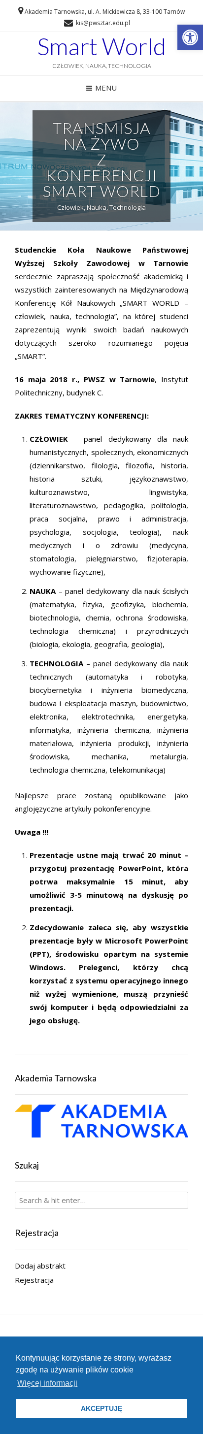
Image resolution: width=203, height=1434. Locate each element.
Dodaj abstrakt (40, 1266)
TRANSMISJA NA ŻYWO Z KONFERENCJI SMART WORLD (102, 159)
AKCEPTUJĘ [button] (101, 1408)
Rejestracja (34, 1280)
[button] (190, 37)
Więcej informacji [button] (47, 1383)
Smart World (101, 46)
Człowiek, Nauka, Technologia (101, 207)
